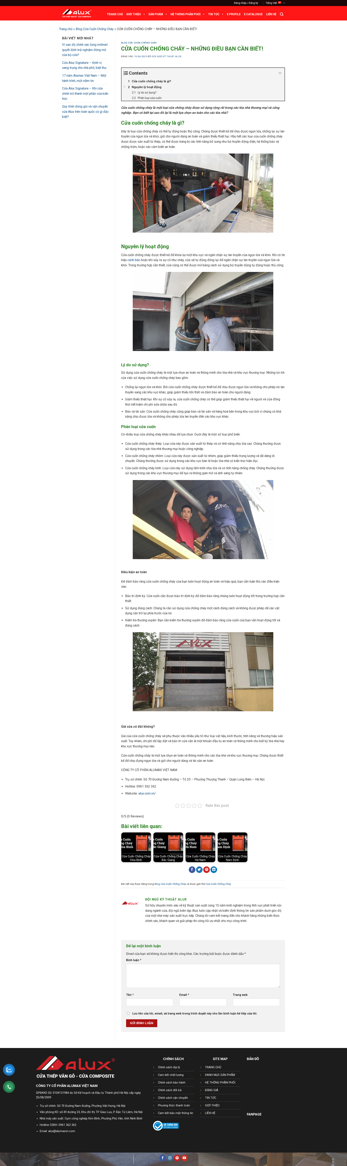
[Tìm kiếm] (281, 14)
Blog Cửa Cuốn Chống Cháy (95, 29)
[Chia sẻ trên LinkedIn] (213, 869)
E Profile (234, 14)
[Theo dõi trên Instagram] (170, 1158)
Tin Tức (213, 14)
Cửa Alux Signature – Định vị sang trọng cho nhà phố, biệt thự (84, 65)
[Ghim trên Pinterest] (206, 869)
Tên (130, 995)
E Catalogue (253, 14)
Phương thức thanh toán (174, 1105)
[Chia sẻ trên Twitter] (199, 869)
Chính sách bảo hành (171, 1082)
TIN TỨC (210, 1098)
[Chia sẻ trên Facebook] (192, 869)
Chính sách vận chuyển (173, 1098)
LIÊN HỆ (210, 1113)
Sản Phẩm (155, 14)
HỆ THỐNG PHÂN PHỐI (220, 1082)
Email (184, 995)
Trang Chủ (115, 14)
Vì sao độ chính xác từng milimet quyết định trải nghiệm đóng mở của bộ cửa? (85, 50)
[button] (246, 3)
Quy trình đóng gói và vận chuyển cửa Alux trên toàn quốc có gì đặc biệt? (85, 112)
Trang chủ (65, 29)
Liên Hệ (271, 14)
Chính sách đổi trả (170, 1090)
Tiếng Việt (271, 2)
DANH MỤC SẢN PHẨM (220, 1075)
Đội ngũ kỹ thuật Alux (167, 56)
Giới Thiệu (133, 14)
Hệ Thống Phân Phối (185, 14)
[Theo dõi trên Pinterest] (177, 1158)
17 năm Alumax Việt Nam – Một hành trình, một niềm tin (84, 78)
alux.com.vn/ (147, 793)
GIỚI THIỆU (212, 1105)
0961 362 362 (67, 1125)
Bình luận (133, 960)
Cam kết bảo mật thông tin (175, 1113)
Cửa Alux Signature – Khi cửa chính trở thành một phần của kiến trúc (85, 93)
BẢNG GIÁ (211, 1090)
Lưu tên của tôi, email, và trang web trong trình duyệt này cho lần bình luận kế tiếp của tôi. (194, 1013)
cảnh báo (134, 260)
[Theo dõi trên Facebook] (162, 1158)
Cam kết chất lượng (171, 1075)
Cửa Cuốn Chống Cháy (218, 883)
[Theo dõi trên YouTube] (184, 1158)
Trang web (240, 995)
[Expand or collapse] (280, 73)
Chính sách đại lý (169, 1067)
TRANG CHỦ (213, 1067)
